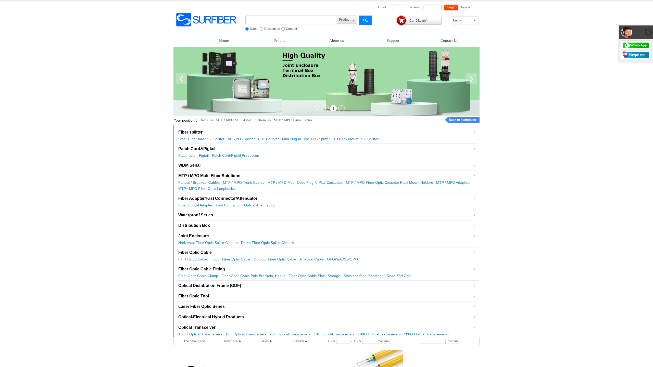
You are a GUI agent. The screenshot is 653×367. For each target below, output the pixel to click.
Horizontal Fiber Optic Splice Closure (208, 243)
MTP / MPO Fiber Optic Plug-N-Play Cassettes (305, 182)
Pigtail (204, 155)
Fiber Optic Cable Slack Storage (314, 276)
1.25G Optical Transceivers (200, 334)
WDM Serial (189, 165)
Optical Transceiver (197, 327)
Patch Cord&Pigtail (196, 149)
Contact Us (449, 40)
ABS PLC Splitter (241, 139)
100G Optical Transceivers (379, 334)
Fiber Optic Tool (193, 296)
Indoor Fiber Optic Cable (230, 259)
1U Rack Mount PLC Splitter (356, 139)
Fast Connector (228, 205)
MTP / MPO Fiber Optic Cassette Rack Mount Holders (389, 182)
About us (336, 40)
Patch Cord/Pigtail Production (235, 155)
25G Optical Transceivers (290, 334)
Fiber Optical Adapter (195, 205)
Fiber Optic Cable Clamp (198, 276)
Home (224, 40)
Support (393, 40)
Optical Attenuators (259, 205)
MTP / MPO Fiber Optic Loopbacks (206, 189)
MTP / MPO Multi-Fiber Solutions (241, 120)
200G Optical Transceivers (425, 334)
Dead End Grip (399, 276)
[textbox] (291, 20)
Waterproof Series (195, 215)
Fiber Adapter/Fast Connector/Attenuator (217, 198)
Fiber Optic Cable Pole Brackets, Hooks (253, 276)
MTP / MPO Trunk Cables (293, 120)
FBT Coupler (268, 139)
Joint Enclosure (193, 236)
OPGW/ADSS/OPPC (343, 259)
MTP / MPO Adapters (453, 182)
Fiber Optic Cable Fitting (201, 269)
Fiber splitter (190, 132)
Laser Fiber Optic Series (201, 306)
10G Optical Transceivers (245, 334)
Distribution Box (194, 225)
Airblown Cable (311, 259)
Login (451, 7)
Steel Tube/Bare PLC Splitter (201, 139)
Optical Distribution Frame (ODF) (209, 285)
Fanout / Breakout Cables (199, 182)
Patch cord (187, 155)
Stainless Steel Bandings (363, 276)
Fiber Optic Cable (195, 252)
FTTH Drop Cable (192, 259)
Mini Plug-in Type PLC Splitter (306, 139)
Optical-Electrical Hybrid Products (211, 317)
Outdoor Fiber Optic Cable (275, 259)
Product (280, 40)
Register (465, 7)
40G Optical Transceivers (334, 334)
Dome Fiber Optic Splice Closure (267, 243)
